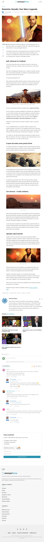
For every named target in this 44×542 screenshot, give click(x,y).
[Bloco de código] (18, 361)
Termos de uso (33, 532)
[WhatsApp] (3, 47)
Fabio (17, 381)
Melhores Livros (6, 509)
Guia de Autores (6, 514)
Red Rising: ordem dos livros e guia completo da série (10, 330)
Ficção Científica (5, 328)
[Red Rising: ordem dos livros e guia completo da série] (11, 321)
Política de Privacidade (22, 532)
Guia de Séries (5, 512)
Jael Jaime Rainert (11, 391)
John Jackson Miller (13, 293)
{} (21, 361)
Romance (4, 492)
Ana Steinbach (13, 379)
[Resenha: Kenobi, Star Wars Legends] (22, 29)
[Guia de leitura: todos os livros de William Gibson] (32, 321)
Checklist (4, 518)
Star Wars (28, 293)
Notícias (4, 520)
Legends (23, 293)
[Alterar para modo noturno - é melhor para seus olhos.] (39, 1)
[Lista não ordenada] (15, 361)
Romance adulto (6, 501)
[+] (23, 361)
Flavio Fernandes (8, 12)
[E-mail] (3, 56)
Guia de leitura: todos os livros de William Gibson (32, 330)
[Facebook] (3, 50)
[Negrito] (7, 361)
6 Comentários (36, 12)
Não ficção (4, 497)
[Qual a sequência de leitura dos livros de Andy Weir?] (11, 338)
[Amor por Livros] (22, 1)
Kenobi (19, 293)
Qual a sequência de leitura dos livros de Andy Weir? (11, 348)
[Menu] (3, 2)
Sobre (9, 532)
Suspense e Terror (6, 494)
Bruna (17, 419)
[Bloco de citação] (17, 361)
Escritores (4, 516)
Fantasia (4, 488)
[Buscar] (40, 2)
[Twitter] (3, 53)
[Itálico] (9, 361)
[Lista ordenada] (13, 361)
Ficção (3, 6)
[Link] (20, 361)
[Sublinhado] (10, 361)
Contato (14, 532)
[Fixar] (12, 361)
